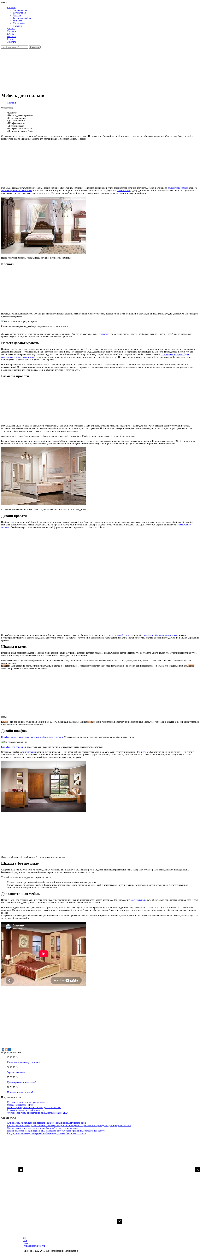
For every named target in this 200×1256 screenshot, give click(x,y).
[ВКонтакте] (3, 1049)
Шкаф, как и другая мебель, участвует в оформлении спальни (32, 737)
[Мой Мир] (9, 1049)
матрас (105, 334)
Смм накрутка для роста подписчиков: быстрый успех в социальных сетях (44, 1128)
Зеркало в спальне (16, 1072)
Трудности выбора (22, 18)
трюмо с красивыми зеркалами (16, 190)
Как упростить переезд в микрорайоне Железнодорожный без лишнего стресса (46, 1133)
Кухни (10, 39)
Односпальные (20, 10)
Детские (17, 15)
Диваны (11, 28)
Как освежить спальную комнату (23, 1062)
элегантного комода (178, 188)
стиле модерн (28, 752)
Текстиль (11, 42)
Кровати (11, 7)
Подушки (17, 26)
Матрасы (17, 20)
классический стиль (119, 635)
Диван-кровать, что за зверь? (21, 1082)
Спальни (11, 31)
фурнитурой (143, 752)
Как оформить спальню (13, 747)
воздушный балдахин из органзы (160, 635)
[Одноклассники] (6, 1049)
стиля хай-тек (123, 190)
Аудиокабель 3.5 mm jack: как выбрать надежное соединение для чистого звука (46, 1123)
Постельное (19, 23)
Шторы (10, 34)
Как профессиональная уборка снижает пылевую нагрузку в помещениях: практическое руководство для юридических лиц (69, 1125)
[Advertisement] (100, 1237)
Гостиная (11, 36)
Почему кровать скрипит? (20, 1092)
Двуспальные (19, 12)
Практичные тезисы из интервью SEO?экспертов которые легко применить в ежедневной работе (56, 1130)
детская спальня (140, 900)
